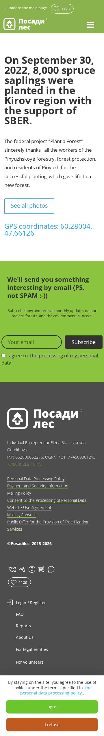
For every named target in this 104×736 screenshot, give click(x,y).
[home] (25, 24)
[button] (90, 24)
